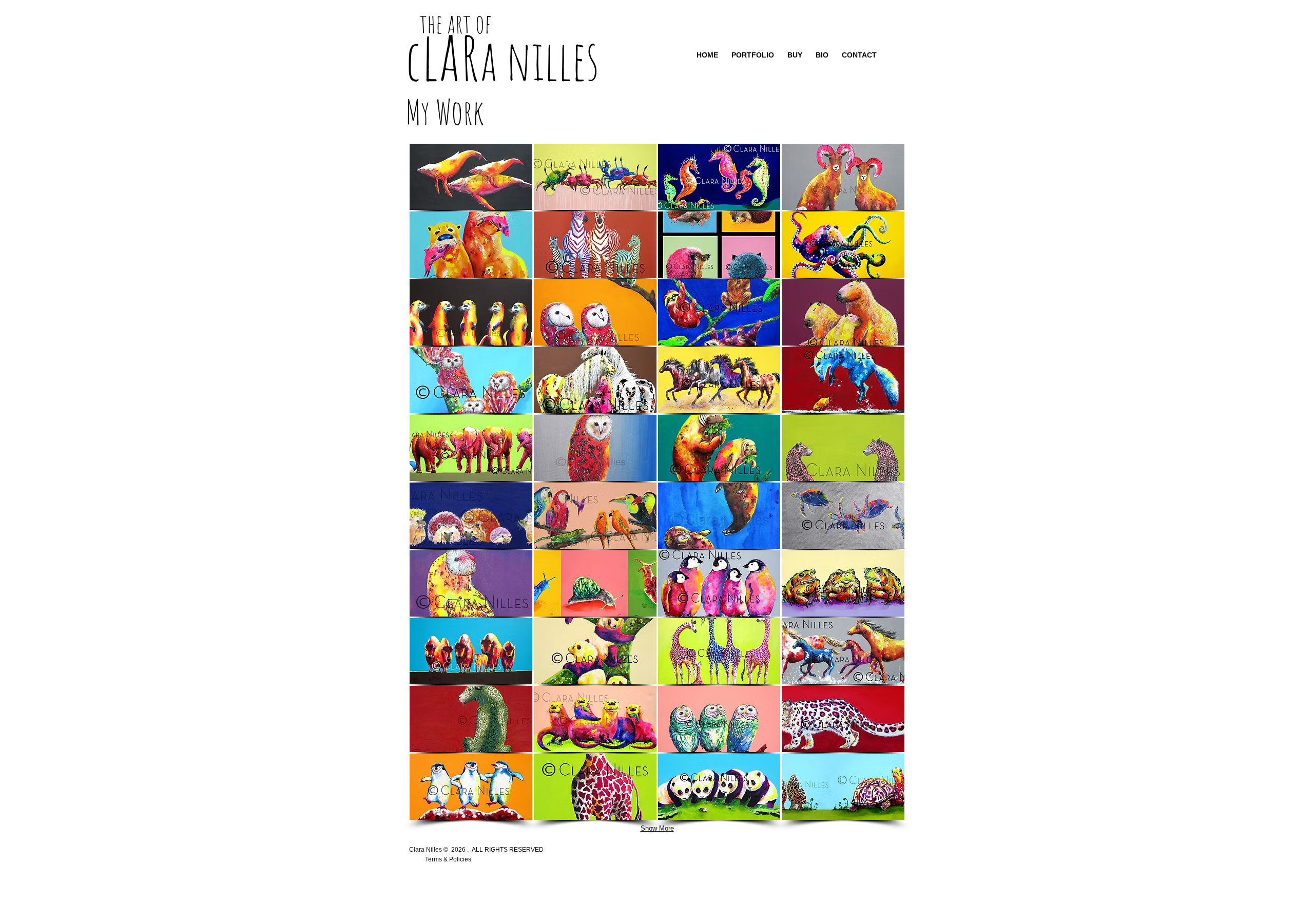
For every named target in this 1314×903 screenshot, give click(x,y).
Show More (657, 828)
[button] (471, 177)
